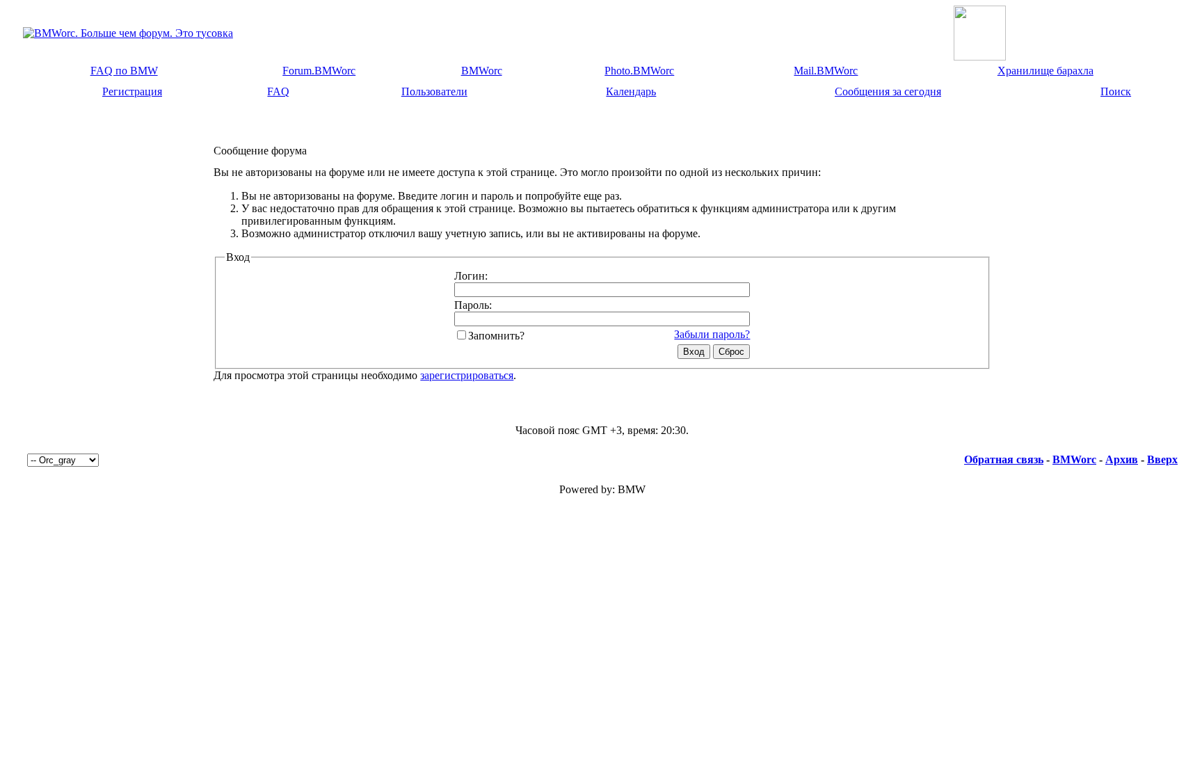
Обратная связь (1003, 459)
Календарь (631, 91)
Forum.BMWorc (318, 71)
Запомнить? (496, 336)
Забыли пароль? (712, 334)
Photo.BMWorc (639, 71)
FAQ (278, 91)
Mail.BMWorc (826, 71)
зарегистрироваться (466, 375)
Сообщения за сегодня (888, 91)
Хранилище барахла (1045, 71)
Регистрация (132, 91)
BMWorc (481, 71)
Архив (1121, 459)
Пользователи (434, 91)
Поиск (1115, 91)
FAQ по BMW (124, 71)
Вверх (1162, 459)
